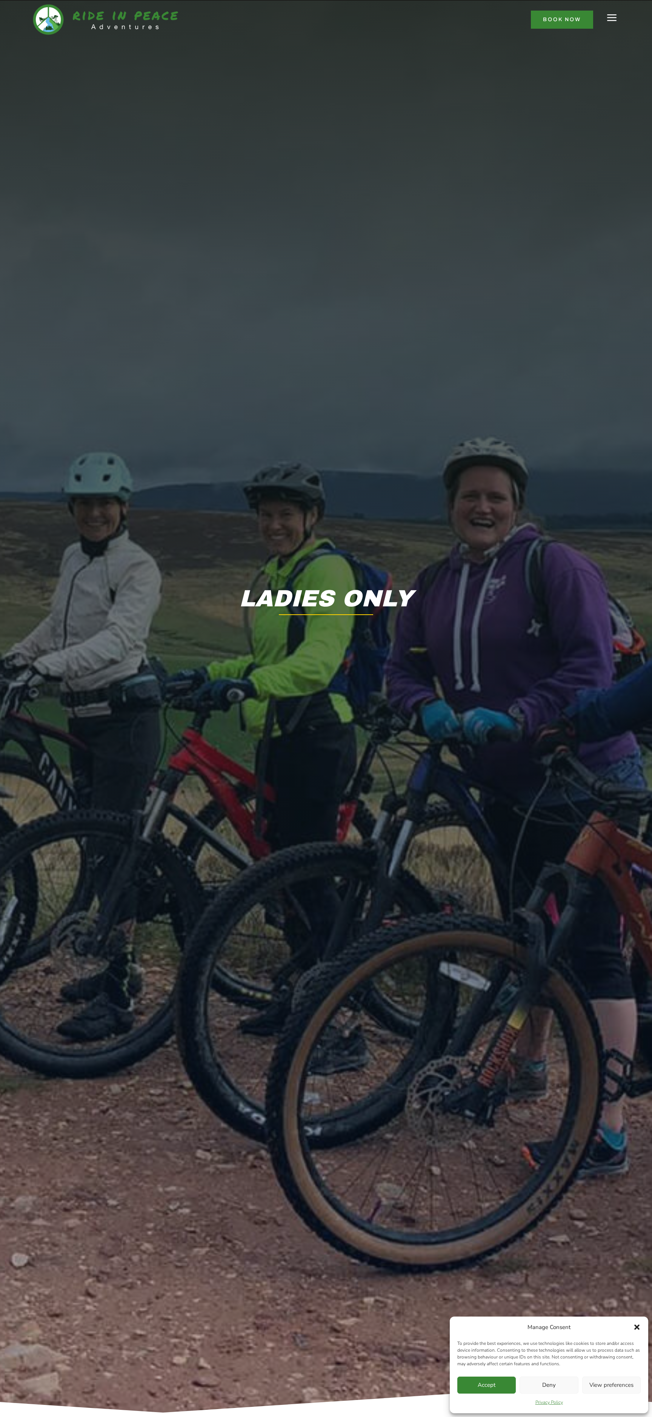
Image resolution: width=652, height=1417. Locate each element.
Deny (549, 1385)
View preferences (611, 1385)
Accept (486, 1385)
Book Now (562, 19)
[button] (637, 1327)
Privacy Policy (549, 1402)
